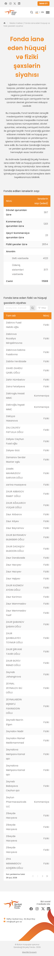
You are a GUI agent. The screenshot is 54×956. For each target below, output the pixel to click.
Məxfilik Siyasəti (29, 952)
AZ (36, 12)
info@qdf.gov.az (14, 921)
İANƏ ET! (43, 3)
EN (42, 12)
